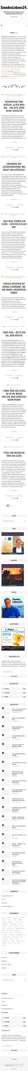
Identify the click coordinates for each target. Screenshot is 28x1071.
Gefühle (4, 922)
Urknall (13, 941)
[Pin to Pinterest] (15, 149)
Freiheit (20, 919)
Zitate (19, 943)
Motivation (16, 930)
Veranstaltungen (21, 941)
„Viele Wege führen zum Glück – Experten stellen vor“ (14, 224)
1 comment (19, 495)
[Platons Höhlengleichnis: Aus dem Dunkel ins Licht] (5, 792)
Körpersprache (10, 928)
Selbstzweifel (15, 937)
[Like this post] (10, 149)
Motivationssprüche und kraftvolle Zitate (17, 727)
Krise (22, 926)
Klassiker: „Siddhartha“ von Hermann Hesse (18, 844)
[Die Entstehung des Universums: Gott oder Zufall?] (5, 864)
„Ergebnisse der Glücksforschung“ (15, 76)
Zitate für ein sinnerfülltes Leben (18, 718)
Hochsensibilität (13, 924)
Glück (23, 467)
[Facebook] (11, 16)
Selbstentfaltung (6, 937)
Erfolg (3, 919)
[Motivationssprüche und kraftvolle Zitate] (5, 729)
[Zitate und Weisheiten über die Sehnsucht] (5, 855)
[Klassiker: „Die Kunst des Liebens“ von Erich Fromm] (5, 819)
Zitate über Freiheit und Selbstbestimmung (18, 745)
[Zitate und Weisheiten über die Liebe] (5, 738)
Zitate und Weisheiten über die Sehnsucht (18, 853)
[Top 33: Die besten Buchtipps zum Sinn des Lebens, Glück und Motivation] (5, 882)
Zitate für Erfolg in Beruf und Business (19, 763)
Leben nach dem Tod (20, 928)
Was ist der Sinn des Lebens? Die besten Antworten (19, 709)
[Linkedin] (16, 16)
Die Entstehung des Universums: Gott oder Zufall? (17, 863)
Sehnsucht (12, 934)
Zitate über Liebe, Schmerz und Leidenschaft (18, 871)
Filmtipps (3, 968)
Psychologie (5, 934)
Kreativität (16, 926)
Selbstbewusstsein (21, 934)
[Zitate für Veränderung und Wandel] (5, 828)
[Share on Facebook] (12, 149)
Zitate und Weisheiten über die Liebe (18, 736)
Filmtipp (14, 919)
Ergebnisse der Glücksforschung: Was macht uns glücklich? (14, 166)
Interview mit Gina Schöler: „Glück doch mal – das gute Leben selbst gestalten (14, 106)
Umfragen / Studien (6, 964)
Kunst (3, 928)
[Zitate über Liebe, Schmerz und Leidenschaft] (5, 873)
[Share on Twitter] (13, 149)
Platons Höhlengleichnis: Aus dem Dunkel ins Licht (19, 790)
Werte (10, 943)
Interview (4, 926)
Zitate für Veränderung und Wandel (18, 826)
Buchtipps (3, 961)
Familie (8, 919)
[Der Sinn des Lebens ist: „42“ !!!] (5, 837)
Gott (21, 922)
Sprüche (12, 939)
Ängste (3, 945)
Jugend (10, 926)
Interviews (4, 957)
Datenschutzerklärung (7, 906)
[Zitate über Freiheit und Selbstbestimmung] (5, 747)
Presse (3, 899)
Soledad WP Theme (9, 1065)
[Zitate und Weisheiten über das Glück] (5, 756)
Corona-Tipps (22, 917)
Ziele (14, 943)
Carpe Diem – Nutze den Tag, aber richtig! (14, 334)
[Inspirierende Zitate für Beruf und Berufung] (5, 783)
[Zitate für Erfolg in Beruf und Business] (5, 765)
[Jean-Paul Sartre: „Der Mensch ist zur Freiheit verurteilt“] (5, 774)
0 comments (19, 147)
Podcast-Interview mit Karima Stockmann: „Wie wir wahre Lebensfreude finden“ (14, 288)
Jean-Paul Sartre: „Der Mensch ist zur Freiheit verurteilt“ (17, 773)
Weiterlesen (14, 142)
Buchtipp (15, 917)
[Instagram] (13, 16)
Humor (20, 924)
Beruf (3, 917)
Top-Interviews (5, 941)
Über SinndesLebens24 (7, 896)
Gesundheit (10, 922)
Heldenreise (4, 924)
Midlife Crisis (9, 930)
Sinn (21, 937)
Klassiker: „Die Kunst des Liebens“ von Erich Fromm (18, 817)
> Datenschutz (22, 666)
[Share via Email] (17, 149)
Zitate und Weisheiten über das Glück (14, 454)
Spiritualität (5, 939)
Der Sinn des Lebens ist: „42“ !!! (19, 835)
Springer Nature (9, 253)
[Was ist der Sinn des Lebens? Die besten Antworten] (5, 711)
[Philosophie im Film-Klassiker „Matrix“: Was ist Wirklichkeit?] (5, 810)
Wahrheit (4, 943)
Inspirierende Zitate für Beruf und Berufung (19, 781)
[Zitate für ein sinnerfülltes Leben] (5, 720)
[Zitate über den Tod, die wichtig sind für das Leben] (5, 801)
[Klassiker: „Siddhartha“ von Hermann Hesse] (5, 846)
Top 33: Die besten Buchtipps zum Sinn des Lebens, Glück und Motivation (19, 881)
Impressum (4, 903)
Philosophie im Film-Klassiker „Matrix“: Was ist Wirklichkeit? (19, 809)
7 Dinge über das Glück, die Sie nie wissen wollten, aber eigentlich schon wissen (14, 395)
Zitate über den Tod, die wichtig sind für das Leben (18, 799)
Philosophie (6, 479)
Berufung (9, 917)
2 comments (19, 437)
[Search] (26, 25)
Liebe (4, 471)
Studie (17, 939)
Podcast (11, 932)
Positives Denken (18, 932)
